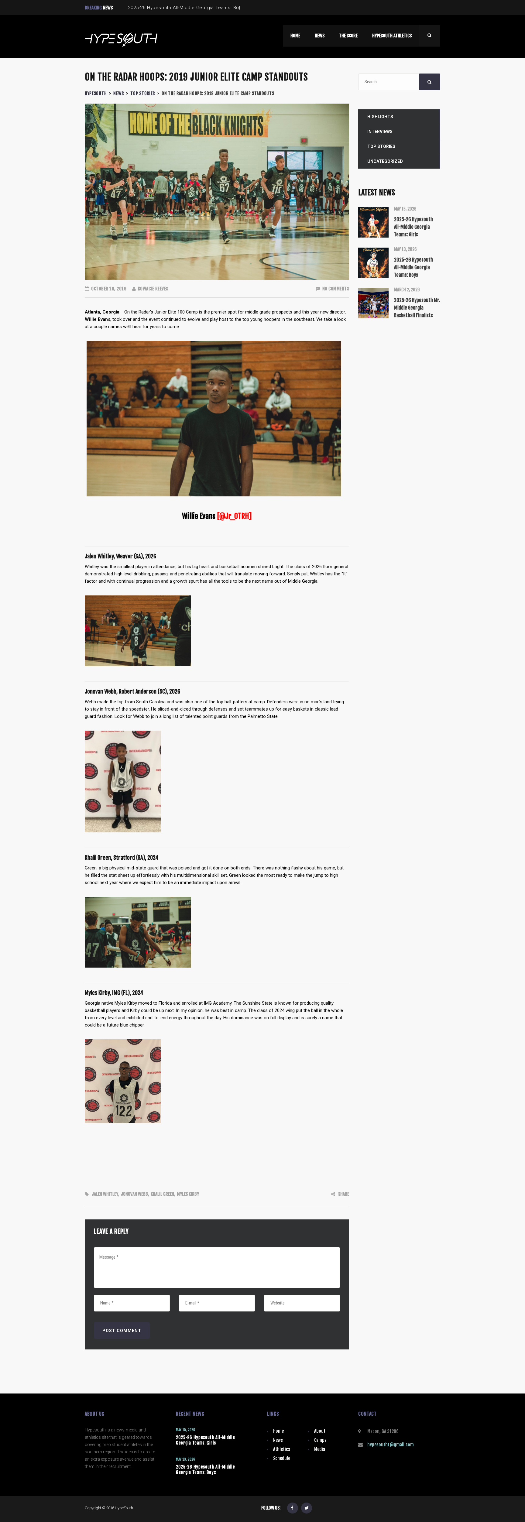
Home (278, 1431)
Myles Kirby (188, 1194)
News (278, 1440)
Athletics (281, 1449)
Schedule (281, 1458)
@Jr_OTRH (234, 516)
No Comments (335, 289)
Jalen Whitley (105, 1194)
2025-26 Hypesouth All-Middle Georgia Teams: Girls (205, 1440)
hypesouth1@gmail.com (390, 1445)
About (319, 1431)
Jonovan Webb (134, 1194)
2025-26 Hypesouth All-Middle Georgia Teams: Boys (205, 1469)
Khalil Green (162, 1194)
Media (319, 1449)
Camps (320, 1440)
